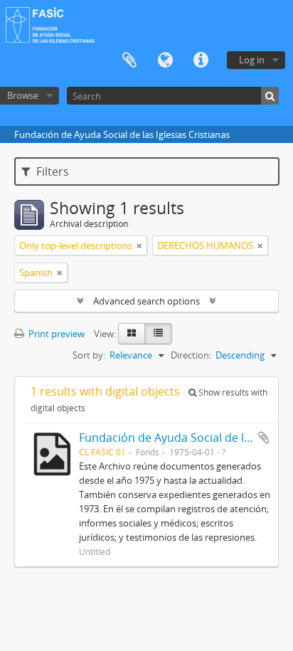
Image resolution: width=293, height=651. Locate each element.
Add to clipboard (264, 437)
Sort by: (89, 355)
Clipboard (129, 60)
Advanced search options (146, 301)
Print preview (55, 333)
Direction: (191, 355)
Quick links (200, 60)
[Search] (270, 96)
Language (165, 60)
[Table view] (158, 333)
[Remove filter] (139, 245)
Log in (252, 59)
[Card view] (131, 333)
